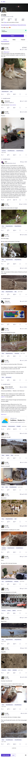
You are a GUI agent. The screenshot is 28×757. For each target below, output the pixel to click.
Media (14, 39)
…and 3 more (20, 487)
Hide (24, 59)
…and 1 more (3, 261)
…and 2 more (3, 152)
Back (4, 1)
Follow (12, 35)
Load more (14, 748)
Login (13, 755)
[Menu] (25, 36)
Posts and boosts (5, 43)
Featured (23, 39)
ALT (24, 88)
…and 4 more (21, 581)
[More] (26, 94)
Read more (3, 414)
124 (2, 20)
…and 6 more (24, 426)
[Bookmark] (20, 94)
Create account (5, 755)
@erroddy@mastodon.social (6, 16)
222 (9, 20)
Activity (5, 39)
